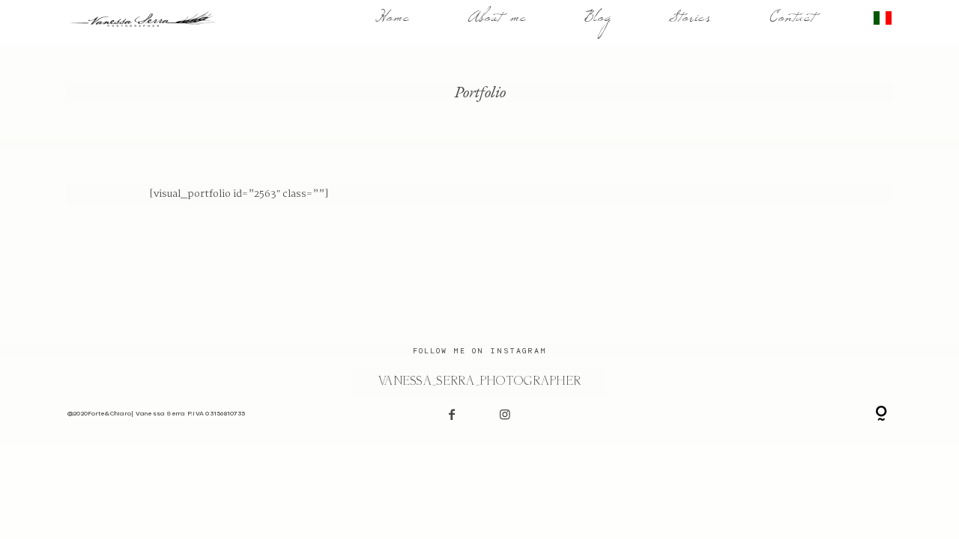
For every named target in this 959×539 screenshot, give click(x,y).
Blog (597, 22)
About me (497, 22)
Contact (792, 22)
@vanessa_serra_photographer (480, 381)
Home (392, 22)
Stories (690, 22)
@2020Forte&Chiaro (99, 414)
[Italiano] (883, 22)
